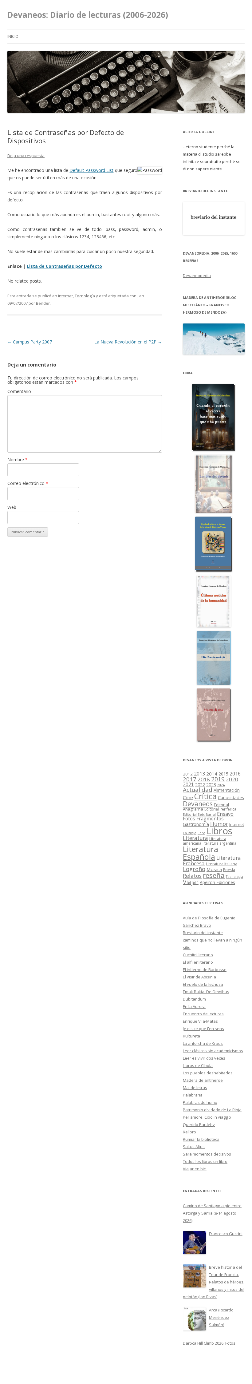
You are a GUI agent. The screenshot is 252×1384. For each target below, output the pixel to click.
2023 (211, 784)
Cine (188, 797)
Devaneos (198, 803)
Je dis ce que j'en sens (203, 1028)
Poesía (229, 869)
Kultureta (191, 1036)
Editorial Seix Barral (199, 814)
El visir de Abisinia (199, 977)
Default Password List (91, 170)
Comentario (19, 391)
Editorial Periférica (220, 809)
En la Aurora (194, 1006)
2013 (199, 773)
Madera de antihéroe (203, 1080)
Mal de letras (195, 1087)
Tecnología (85, 296)
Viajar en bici (195, 1169)
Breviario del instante (203, 932)
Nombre (17, 459)
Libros (219, 831)
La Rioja (189, 833)
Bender (43, 303)
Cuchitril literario (198, 955)
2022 (200, 784)
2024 (221, 785)
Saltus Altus (194, 1146)
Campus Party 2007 (29, 342)
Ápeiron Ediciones (217, 882)
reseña (214, 875)
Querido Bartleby (199, 1124)
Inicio (12, 36)
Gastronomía (196, 824)
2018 (204, 779)
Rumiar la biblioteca (201, 1139)
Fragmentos (210, 818)
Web (11, 507)
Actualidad (197, 789)
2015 (223, 774)
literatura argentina (219, 843)
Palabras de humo (200, 1102)
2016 (235, 773)
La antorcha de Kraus (203, 1043)
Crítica (205, 796)
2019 (218, 779)
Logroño (194, 869)
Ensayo (225, 813)
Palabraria (193, 1095)
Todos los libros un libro (205, 1161)
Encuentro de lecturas (203, 1014)
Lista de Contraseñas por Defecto (64, 266)
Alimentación (227, 790)
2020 (232, 779)
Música (214, 869)
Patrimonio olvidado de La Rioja (212, 1109)
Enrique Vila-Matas (200, 1021)
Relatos (192, 875)
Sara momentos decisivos (207, 1154)
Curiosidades (231, 797)
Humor (219, 823)
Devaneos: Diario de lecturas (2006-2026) (87, 14)
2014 (211, 774)
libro (201, 833)
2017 (189, 779)
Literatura (195, 838)
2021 (188, 784)
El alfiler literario (198, 962)
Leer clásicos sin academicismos (213, 1050)
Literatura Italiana (221, 863)
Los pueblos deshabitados (208, 1073)
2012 (188, 774)
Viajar (191, 882)
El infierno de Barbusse (204, 969)
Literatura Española (200, 853)
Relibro (189, 1132)
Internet (65, 296)
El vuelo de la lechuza (203, 984)
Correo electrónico (27, 483)
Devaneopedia (197, 275)
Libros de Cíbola (198, 1065)
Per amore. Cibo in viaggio (207, 1117)
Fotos (189, 818)
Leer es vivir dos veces (204, 1058)
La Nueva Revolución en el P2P (128, 342)
